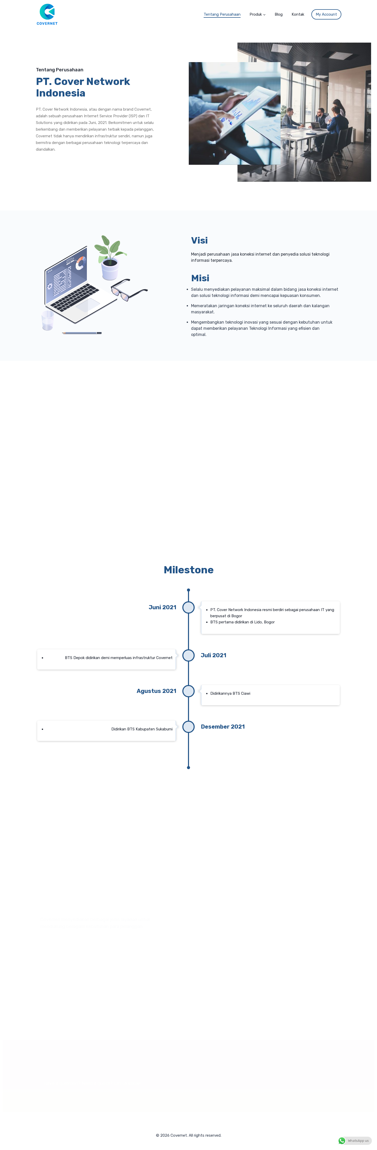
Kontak (298, 14)
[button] (264, 14)
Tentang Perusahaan (222, 14)
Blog (279, 14)
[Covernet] (47, 14)
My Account (326, 14)
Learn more (222, 888)
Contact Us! (302, 1076)
